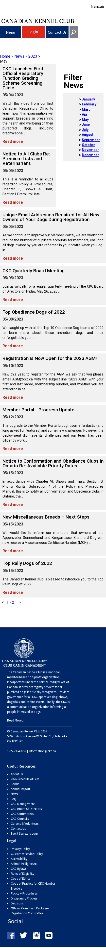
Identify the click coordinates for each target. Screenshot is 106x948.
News (19, 56)
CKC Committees (22, 814)
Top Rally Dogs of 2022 (27, 563)
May (85, 120)
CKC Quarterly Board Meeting (33, 271)
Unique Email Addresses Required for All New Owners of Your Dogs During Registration (50, 217)
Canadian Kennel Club (37, 21)
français (98, 6)
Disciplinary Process (24, 898)
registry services (43, 687)
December (90, 155)
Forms (15, 784)
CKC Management (23, 804)
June (86, 124)
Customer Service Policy (27, 854)
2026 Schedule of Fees (25, 779)
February (89, 104)
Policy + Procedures (24, 893)
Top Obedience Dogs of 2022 (33, 312)
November (90, 150)
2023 (32, 56)
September (91, 140)
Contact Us (57, 32)
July (85, 130)
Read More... (15, 720)
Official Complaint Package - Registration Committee (30, 908)
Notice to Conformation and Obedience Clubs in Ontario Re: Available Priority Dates (53, 463)
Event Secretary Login (25, 833)
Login (33, 31)
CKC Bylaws (18, 869)
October (88, 145)
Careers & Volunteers (24, 824)
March (87, 109)
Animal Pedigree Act (24, 864)
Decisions (17, 903)
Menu (10, 32)
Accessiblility (19, 859)
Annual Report (20, 789)
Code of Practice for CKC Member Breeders (33, 886)
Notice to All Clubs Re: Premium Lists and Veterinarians (26, 158)
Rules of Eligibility (22, 874)
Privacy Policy (20, 849)
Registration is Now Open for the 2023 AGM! (49, 358)
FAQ (13, 799)
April (85, 114)
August (87, 135)
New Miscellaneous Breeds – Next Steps (45, 517)
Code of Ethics (20, 878)
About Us (17, 774)
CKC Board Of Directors (26, 809)
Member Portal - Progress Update (38, 410)
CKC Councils (20, 819)
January (88, 99)
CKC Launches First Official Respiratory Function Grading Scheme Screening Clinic (22, 78)
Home (5, 56)
